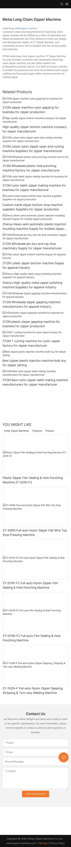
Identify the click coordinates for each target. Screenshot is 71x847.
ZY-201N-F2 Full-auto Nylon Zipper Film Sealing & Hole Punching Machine (30, 585)
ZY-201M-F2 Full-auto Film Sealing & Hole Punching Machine (31, 638)
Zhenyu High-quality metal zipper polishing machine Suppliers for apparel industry (32, 285)
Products (37, 430)
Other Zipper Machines (16, 430)
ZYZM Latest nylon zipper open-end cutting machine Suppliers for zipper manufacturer (33, 149)
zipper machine (28, 28)
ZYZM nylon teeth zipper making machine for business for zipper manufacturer (34, 188)
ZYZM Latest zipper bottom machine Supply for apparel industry (33, 265)
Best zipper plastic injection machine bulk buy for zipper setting (34, 363)
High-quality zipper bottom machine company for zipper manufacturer (34, 129)
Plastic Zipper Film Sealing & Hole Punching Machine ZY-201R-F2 (33, 480)
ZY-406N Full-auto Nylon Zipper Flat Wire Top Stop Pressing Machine (35, 533)
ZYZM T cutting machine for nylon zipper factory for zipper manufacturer (31, 343)
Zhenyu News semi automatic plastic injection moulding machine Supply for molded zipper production (34, 226)
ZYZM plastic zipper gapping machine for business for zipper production (31, 324)
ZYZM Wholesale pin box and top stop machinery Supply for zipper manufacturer (32, 246)
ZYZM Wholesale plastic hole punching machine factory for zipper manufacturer (31, 168)
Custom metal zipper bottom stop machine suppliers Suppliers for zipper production (32, 207)
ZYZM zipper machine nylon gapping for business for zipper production (30, 110)
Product (50, 430)
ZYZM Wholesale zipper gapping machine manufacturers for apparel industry (31, 304)
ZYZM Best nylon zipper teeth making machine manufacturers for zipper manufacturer (35, 382)
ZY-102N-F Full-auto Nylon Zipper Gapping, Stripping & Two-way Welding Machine (33, 691)
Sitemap (42, 843)
